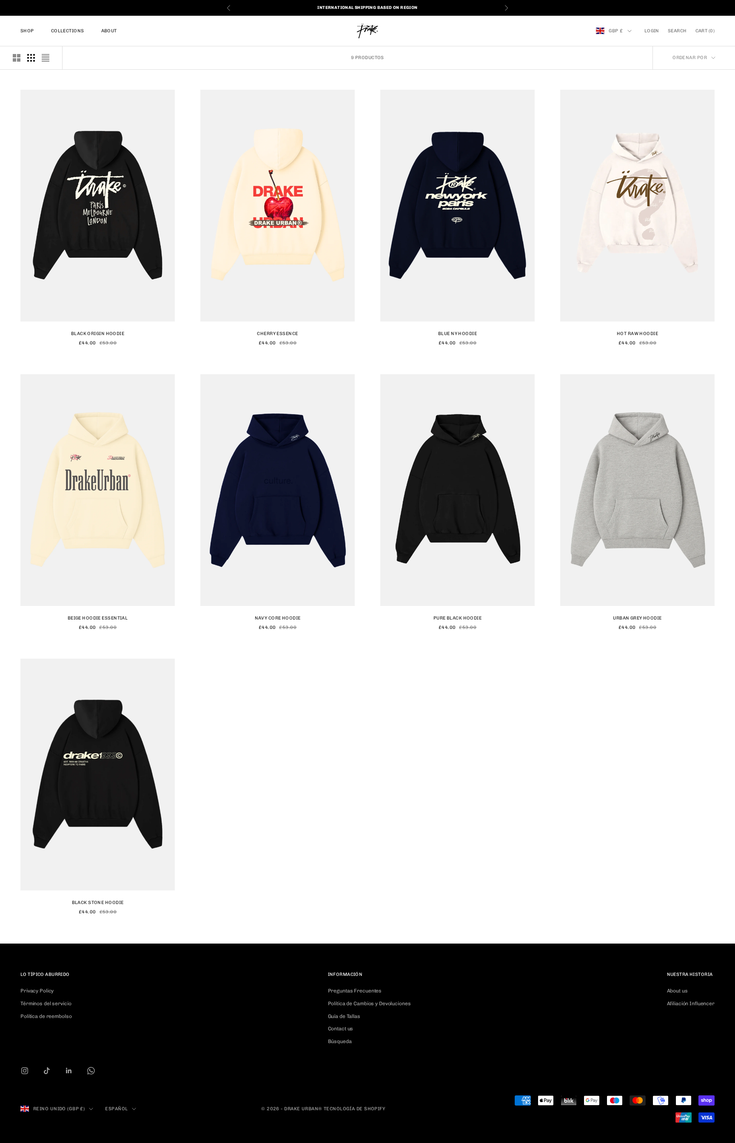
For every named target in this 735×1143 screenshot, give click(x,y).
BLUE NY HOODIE (457, 333)
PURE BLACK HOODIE (457, 618)
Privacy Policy (37, 991)
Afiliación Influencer (691, 1004)
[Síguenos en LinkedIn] (69, 1070)
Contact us (340, 1029)
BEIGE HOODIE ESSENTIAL (98, 618)
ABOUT (109, 31)
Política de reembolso (45, 1016)
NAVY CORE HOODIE (278, 618)
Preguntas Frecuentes (355, 991)
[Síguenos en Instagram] (24, 1070)
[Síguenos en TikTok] (47, 1070)
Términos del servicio (45, 1004)
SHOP (27, 31)
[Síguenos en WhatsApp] (91, 1070)
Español (116, 1109)
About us (677, 991)
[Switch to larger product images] (16, 57)
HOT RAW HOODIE (637, 333)
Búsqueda (340, 1041)
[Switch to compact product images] (45, 57)
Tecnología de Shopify (354, 1109)
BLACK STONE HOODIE (98, 902)
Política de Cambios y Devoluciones (369, 1004)
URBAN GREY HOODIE (637, 618)
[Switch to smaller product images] (31, 57)
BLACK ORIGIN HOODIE (97, 333)
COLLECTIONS (67, 31)
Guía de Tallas (344, 1016)
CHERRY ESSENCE (277, 333)
